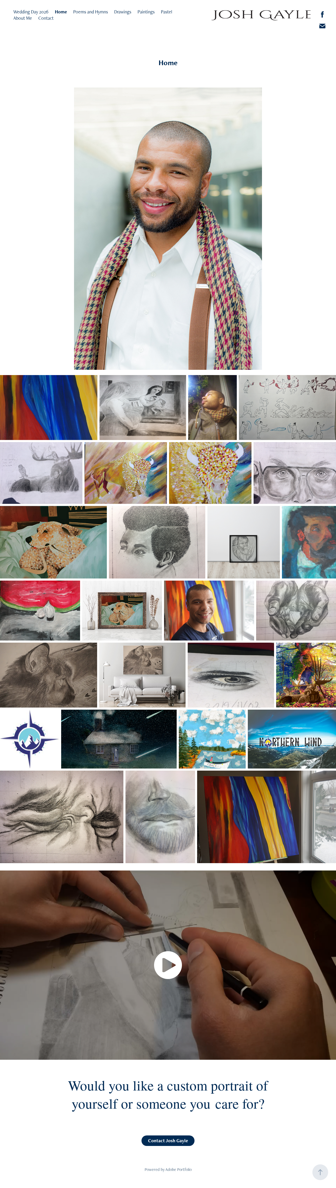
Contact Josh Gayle (168, 1141)
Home (61, 12)
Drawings (122, 12)
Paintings (146, 12)
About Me (22, 18)
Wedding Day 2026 (31, 12)
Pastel (166, 12)
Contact (46, 18)
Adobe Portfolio (178, 1169)
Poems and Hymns (90, 12)
